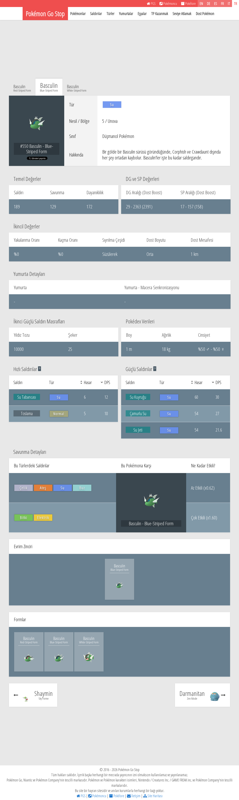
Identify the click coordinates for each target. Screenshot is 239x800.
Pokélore (118, 795)
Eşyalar (142, 13)
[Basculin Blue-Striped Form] (119, 592)
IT (229, 3)
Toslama (27, 413)
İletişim (135, 795)
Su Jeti (137, 430)
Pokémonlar (78, 13)
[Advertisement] (119, 49)
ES (215, 3)
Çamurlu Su (138, 413)
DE (208, 3)
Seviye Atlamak (182, 13)
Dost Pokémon (205, 13)
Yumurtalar (126, 13)
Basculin (22, 87)
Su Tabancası (26, 397)
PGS (83, 795)
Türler (110, 13)
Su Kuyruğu (138, 397)
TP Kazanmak (159, 13)
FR (222, 3)
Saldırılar (96, 13)
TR (235, 3)
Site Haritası (155, 795)
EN (201, 3)
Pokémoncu (99, 795)
